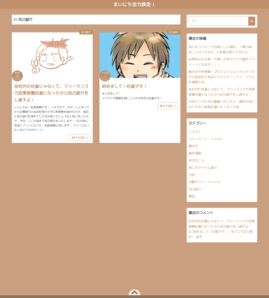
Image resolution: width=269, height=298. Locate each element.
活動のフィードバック (204, 182)
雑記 (192, 196)
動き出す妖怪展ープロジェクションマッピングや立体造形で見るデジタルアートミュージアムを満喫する (222, 76)
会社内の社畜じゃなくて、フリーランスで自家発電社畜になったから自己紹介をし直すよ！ (51, 93)
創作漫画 (195, 153)
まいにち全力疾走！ (134, 4)
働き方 (193, 146)
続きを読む (79, 137)
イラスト (195, 132)
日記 (192, 175)
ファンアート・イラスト (206, 139)
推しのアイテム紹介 (203, 167)
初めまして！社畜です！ (124, 86)
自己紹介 (86, 32)
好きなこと (196, 160)
